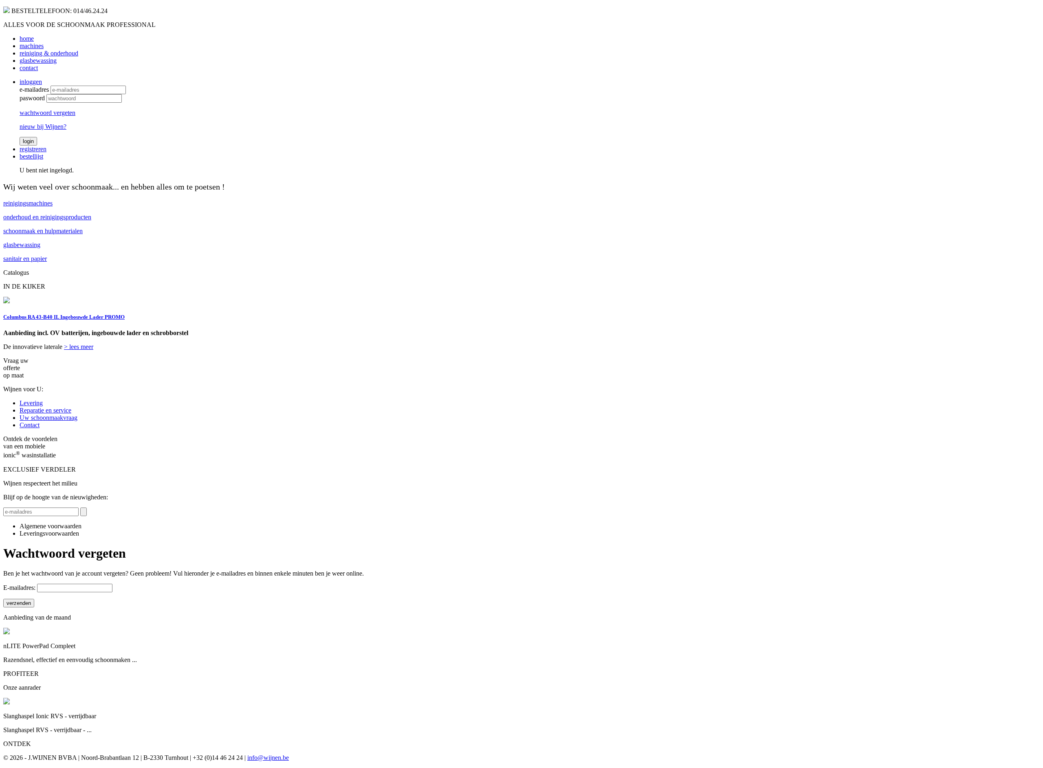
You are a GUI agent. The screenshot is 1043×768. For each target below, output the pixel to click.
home (27, 38)
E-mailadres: (19, 587)
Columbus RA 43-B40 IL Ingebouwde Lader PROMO (64, 317)
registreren (33, 149)
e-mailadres (34, 89)
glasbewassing (38, 60)
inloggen (31, 81)
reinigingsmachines (28, 203)
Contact (30, 425)
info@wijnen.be (268, 757)
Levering (31, 402)
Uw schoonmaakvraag (48, 417)
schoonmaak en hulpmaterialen (43, 230)
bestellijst (31, 156)
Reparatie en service (45, 410)
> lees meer (78, 346)
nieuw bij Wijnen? (43, 126)
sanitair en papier (25, 258)
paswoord (32, 98)
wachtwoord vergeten (47, 112)
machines (32, 45)
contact (29, 67)
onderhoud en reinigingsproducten (47, 217)
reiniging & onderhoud (49, 53)
